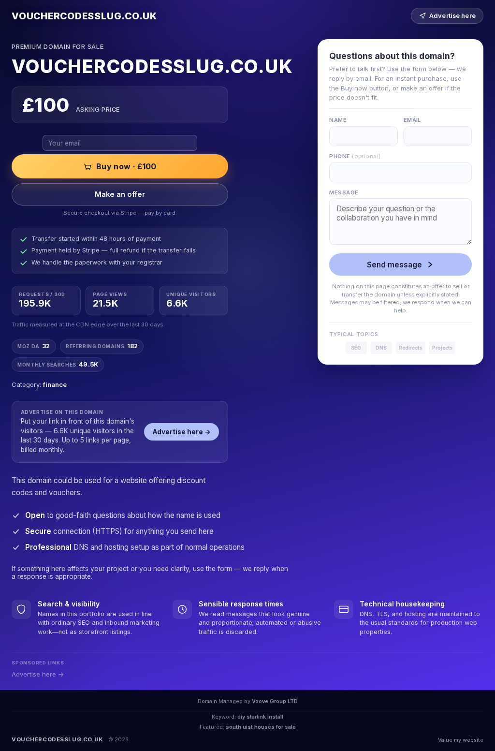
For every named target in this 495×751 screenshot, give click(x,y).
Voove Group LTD (275, 701)
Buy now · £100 (126, 166)
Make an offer (120, 194)
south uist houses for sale (261, 726)
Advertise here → (182, 432)
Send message (394, 264)
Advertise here (452, 15)
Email (412, 120)
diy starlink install (260, 716)
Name (338, 120)
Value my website (460, 739)
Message (343, 192)
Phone (354, 156)
